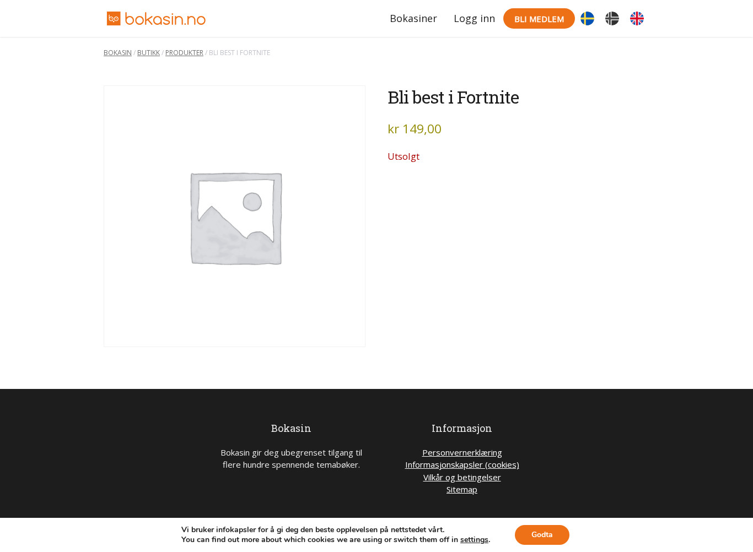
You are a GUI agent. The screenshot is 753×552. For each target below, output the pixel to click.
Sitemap (462, 489)
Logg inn (474, 18)
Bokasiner (413, 18)
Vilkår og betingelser (462, 477)
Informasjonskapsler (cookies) (462, 464)
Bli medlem (539, 18)
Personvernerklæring (462, 452)
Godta (542, 534)
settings (474, 540)
